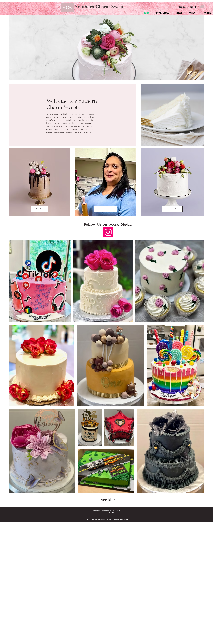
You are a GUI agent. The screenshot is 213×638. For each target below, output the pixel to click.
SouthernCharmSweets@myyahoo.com (106, 511)
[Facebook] (195, 7)
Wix (126, 519)
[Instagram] (191, 7)
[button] (202, 5)
